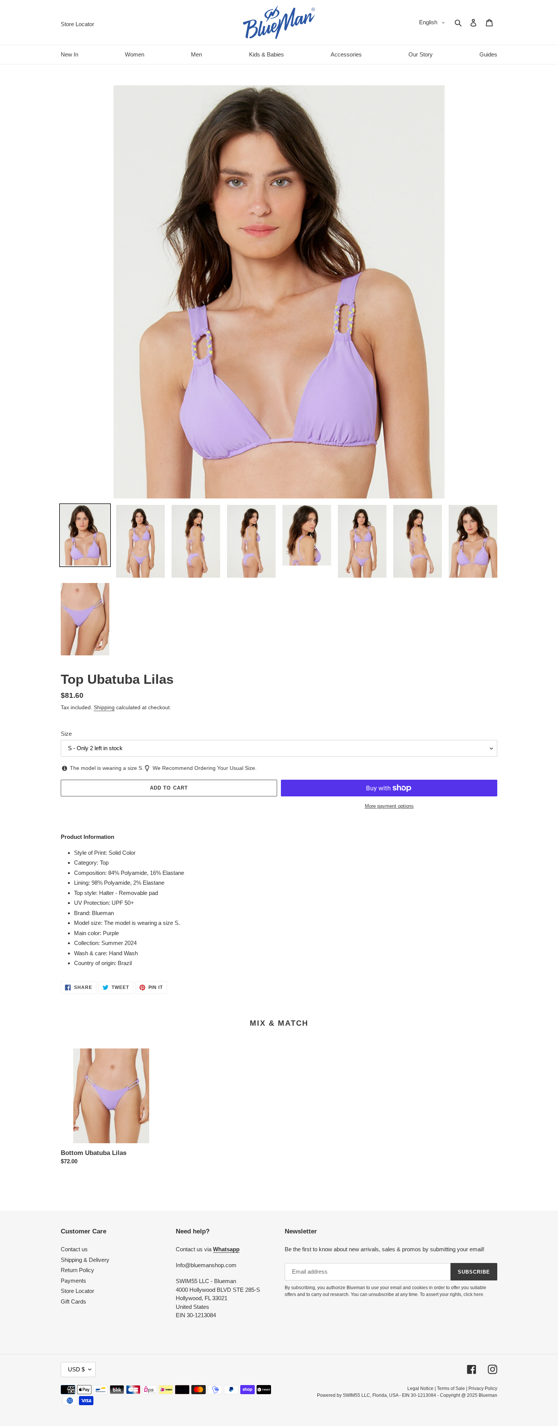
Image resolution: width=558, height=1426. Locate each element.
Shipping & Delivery (85, 1260)
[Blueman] (279, 22)
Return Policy (77, 1270)
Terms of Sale (451, 1388)
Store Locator (77, 1291)
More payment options (389, 806)
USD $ (76, 1369)
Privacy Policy (482, 1388)
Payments (73, 1280)
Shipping (104, 707)
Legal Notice (420, 1388)
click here (473, 1294)
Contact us (74, 1249)
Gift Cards (73, 1301)
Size (66, 733)
